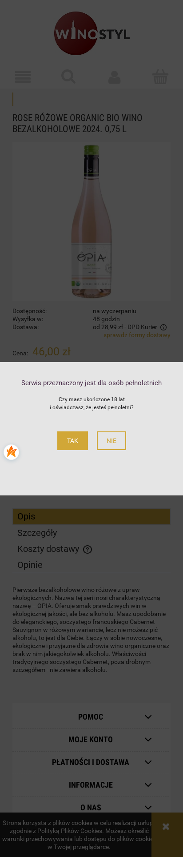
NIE (111, 440)
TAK (72, 440)
